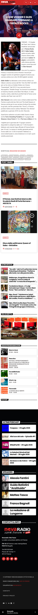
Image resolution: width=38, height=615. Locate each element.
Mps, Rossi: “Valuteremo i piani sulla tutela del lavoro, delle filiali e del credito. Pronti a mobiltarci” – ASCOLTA (22, 297)
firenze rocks (6, 159)
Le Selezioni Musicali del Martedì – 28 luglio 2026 (20, 453)
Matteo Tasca (19, 495)
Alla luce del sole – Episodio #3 (22, 436)
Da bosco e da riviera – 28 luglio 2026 (23, 462)
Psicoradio (12, 389)
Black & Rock (13, 350)
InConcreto (17, 585)
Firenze (29, 156)
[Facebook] (14, 603)
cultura (4, 156)
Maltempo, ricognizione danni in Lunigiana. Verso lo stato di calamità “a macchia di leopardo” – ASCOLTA (23, 280)
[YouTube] (3, 603)
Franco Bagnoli (19, 503)
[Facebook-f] (7, 558)
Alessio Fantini (19, 478)
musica (27, 159)
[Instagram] (3, 558)
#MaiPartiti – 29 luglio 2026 (21, 445)
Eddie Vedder (14, 156)
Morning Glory (9, 333)
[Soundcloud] (9, 603)
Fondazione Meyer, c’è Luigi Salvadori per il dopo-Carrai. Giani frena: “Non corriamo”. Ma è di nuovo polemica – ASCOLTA (22, 289)
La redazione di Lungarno (19, 511)
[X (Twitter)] (6, 603)
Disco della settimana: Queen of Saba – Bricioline (17, 244)
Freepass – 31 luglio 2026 (20, 428)
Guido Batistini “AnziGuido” (19, 486)
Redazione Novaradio (18, 151)
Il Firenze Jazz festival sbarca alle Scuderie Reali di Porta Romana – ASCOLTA (17, 201)
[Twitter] (11, 558)
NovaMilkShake (14, 372)
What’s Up (12, 380)
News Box (12, 359)
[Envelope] (15, 558)
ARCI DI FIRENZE (25, 581)
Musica (19, 13)
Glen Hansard (18, 159)
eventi (23, 156)
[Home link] (8, 2)
